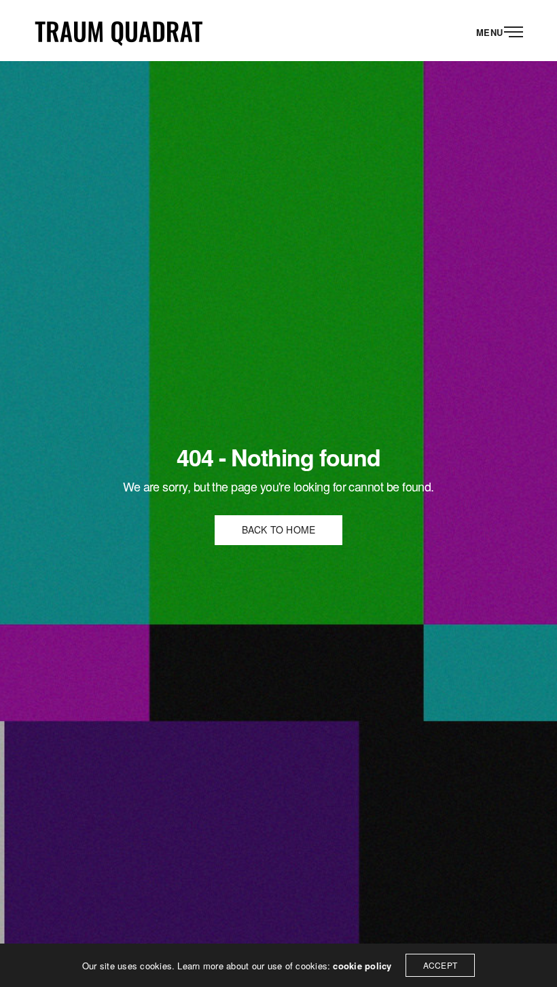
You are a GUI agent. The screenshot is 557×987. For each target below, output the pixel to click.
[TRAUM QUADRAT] (119, 31)
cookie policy (362, 965)
